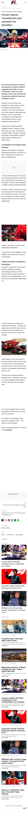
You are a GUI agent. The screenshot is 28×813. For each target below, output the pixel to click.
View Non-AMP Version (18, 805)
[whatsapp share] (15, 520)
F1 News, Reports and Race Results (11, 8)
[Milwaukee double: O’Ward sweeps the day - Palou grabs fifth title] (14, 655)
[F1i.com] (14, 2)
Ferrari (3, 534)
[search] (25, 2)
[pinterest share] (9, 520)
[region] (14, 811)
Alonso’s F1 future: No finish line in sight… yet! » (14, 505)
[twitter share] (3, 520)
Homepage (4, 7)
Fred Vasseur (10, 534)
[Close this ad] (27, 808)
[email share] (6, 520)
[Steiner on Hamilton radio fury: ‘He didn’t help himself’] (14, 778)
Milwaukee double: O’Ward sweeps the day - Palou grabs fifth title (13, 669)
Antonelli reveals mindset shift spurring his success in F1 (13, 731)
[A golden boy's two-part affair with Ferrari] (14, 626)
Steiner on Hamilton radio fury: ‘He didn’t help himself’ (13, 792)
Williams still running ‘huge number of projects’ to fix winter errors (14, 610)
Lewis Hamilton (19, 534)
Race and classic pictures (9, 663)
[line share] (18, 520)
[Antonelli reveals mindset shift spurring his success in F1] (14, 576)
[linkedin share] (12, 520)
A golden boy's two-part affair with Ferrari (12, 640)
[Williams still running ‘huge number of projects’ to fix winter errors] (14, 598)
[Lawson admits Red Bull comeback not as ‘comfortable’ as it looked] (14, 552)
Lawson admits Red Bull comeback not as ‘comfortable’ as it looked (13, 564)
